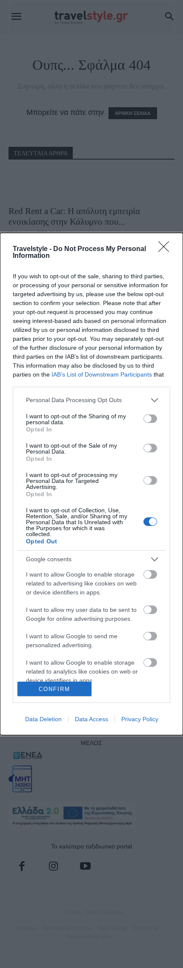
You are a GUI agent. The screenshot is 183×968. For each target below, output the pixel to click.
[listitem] (91, 400)
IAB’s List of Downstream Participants (101, 374)
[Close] (166, 249)
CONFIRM (54, 689)
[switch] (150, 418)
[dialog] (91, 484)
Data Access (91, 719)
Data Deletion (43, 719)
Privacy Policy (139, 719)
